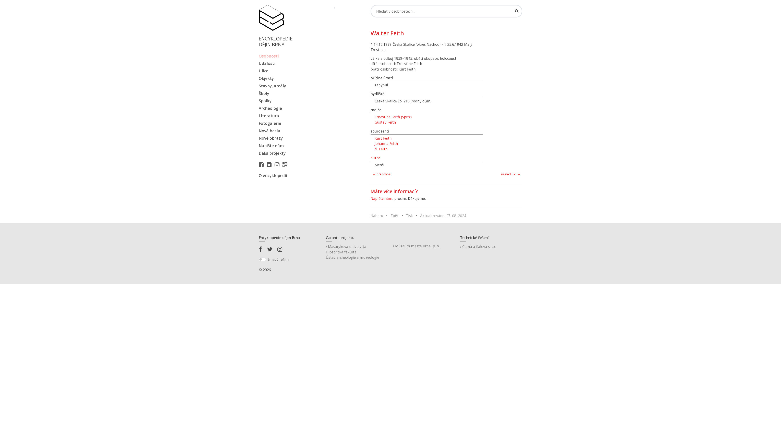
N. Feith (381, 149)
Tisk (409, 215)
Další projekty (272, 153)
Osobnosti (269, 56)
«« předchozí (381, 174)
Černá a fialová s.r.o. (478, 246)
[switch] (262, 259)
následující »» (510, 174)
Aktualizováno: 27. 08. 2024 (443, 215)
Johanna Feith (386, 143)
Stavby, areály (272, 86)
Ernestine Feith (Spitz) (393, 116)
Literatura (269, 115)
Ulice (263, 71)
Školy (264, 93)
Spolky (265, 100)
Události (267, 63)
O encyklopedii (273, 175)
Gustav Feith (385, 122)
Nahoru (377, 215)
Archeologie (270, 108)
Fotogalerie (270, 123)
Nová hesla (269, 131)
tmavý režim (278, 259)
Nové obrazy (271, 138)
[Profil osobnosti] (286, 164)
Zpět (394, 215)
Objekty (266, 78)
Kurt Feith (383, 138)
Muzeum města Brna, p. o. (417, 245)
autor (375, 157)
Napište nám (271, 145)
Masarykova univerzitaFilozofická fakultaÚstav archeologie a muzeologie (352, 252)
